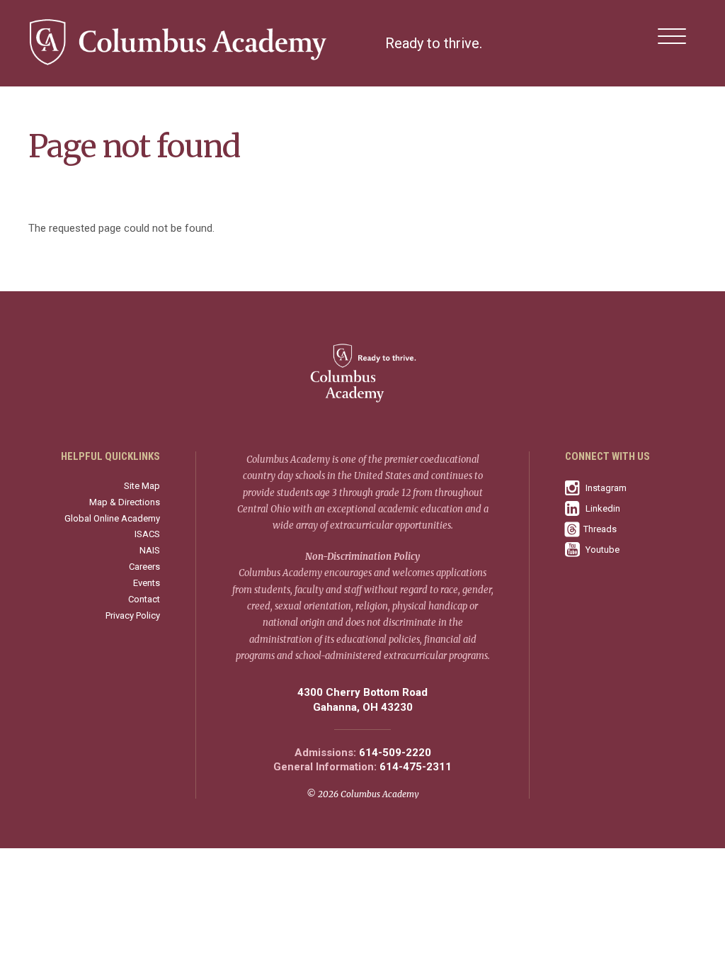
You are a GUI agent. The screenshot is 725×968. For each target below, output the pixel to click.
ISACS (147, 534)
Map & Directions (124, 502)
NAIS (149, 550)
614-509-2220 (395, 753)
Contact (144, 599)
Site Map (142, 485)
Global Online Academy (112, 518)
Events (146, 583)
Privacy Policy (132, 615)
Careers (144, 566)
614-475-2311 (415, 767)
